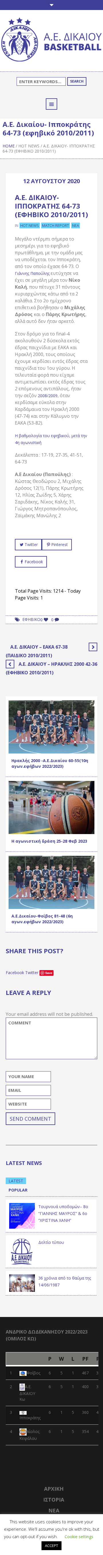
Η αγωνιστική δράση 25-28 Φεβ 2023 (49, 841)
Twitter (31, 544)
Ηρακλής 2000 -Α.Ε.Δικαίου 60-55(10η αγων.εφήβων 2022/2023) (49, 763)
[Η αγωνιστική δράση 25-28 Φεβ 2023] (51, 807)
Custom (20, 740)
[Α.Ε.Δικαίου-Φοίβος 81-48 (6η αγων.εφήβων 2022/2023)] (51, 882)
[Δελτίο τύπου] (22, 1251)
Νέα (75, 225)
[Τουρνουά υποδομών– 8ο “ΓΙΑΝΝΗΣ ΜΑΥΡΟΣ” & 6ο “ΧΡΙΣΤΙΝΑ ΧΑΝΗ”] (22, 1215)
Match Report (55, 225)
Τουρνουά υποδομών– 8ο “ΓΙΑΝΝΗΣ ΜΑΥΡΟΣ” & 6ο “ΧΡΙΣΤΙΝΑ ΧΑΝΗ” (63, 1213)
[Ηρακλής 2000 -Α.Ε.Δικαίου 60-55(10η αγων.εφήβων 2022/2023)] (51, 726)
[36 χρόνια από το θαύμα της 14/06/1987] (22, 1282)
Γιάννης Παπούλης (32, 273)
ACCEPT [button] (51, 1545)
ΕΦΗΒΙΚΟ (31, 619)
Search (77, 81)
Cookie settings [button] (79, 1536)
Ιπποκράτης (30, 1417)
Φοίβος (33, 1373)
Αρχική (54, 1488)
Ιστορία (53, 1499)
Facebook (34, 561)
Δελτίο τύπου (51, 1242)
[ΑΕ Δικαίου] (51, 40)
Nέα (53, 1510)
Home (9, 146)
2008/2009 (48, 395)
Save (48, 973)
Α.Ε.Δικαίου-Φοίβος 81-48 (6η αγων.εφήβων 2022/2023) (42, 918)
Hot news (28, 146)
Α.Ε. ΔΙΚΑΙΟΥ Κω (27, 1393)
